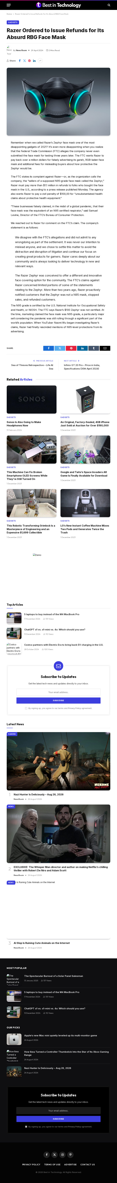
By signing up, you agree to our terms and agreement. (60, 708)
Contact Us (87, 1164)
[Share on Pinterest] (29, 60)
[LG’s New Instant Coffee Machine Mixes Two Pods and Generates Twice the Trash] (85, 503)
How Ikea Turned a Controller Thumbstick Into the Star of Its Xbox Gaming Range (66, 1053)
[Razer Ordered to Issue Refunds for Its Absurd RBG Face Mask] (58, 101)
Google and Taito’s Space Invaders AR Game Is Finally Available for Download (83, 474)
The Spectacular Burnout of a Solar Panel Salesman (53, 976)
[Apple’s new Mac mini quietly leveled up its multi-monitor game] (14, 1039)
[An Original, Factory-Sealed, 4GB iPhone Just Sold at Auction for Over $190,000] (85, 399)
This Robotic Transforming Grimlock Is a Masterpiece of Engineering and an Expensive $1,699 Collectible (31, 529)
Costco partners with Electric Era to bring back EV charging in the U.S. (63, 644)
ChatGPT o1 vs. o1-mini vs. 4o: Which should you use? (54, 629)
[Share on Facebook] (19, 60)
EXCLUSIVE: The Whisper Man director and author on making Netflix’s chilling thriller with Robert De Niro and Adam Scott (61, 869)
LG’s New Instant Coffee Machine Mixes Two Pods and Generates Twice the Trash (84, 529)
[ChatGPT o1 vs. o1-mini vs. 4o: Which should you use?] (14, 633)
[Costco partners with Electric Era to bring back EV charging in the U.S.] (14, 648)
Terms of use (52, 1164)
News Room (21, 50)
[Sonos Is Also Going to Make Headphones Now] (32, 399)
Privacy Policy (74, 708)
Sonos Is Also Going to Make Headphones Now (24, 424)
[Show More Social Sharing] (40, 60)
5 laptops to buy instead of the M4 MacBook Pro (51, 614)
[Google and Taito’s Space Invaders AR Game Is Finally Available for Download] (85, 450)
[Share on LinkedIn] (34, 60)
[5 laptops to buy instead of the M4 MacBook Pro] (14, 618)
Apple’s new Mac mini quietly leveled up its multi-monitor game (60, 1035)
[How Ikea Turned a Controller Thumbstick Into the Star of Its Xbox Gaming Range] (14, 1055)
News (11, 806)
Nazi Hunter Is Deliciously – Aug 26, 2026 (39, 794)
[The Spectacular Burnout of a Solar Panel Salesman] (14, 980)
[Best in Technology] (58, 5)
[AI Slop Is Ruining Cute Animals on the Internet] (58, 910)
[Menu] (9, 5)
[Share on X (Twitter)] (24, 60)
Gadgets (13, 22)
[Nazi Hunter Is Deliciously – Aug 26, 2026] (58, 761)
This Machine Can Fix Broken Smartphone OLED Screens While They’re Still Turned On (27, 475)
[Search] (108, 5)
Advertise (70, 1164)
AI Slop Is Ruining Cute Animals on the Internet (42, 943)
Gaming (12, 734)
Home (9, 14)
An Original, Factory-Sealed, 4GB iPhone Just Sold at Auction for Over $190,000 (84, 424)
